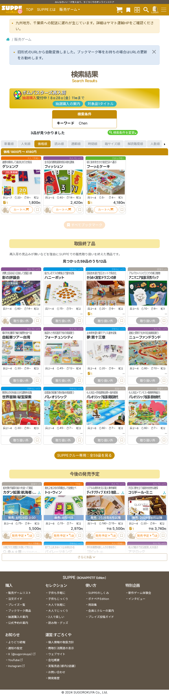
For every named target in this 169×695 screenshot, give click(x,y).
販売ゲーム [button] (68, 9)
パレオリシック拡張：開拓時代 (102, 397)
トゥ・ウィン (53, 492)
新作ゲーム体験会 (139, 593)
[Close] (154, 52)
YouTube (13, 660)
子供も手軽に (56, 593)
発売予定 (18, 535)
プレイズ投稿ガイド (101, 617)
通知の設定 (15, 648)
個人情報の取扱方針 (61, 642)
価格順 (42, 144)
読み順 (59, 144)
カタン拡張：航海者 (17, 492)
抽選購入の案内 (67, 104)
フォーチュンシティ (58, 337)
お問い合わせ (56, 672)
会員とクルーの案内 (101, 610)
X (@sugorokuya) (20, 654)
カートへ (19, 209)
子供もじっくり (58, 598)
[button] (123, 132)
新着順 (9, 144)
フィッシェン (53, 166)
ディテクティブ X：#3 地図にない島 (106, 492)
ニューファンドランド (145, 337)
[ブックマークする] (37, 209)
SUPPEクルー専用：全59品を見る (84, 455)
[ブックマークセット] (128, 10)
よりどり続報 (16, 642)
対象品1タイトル (101, 104)
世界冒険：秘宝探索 (16, 397)
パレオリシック (55, 397)
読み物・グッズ (58, 623)
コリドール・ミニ (140, 492)
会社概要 (54, 660)
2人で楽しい (56, 617)
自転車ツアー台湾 (16, 337)
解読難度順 (135, 144)
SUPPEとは (46, 9)
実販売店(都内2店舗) (62, 666)
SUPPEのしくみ (98, 593)
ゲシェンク (10, 166)
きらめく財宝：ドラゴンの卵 (101, 277)
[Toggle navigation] (163, 9)
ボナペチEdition (98, 598)
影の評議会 (11, 277)
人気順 (25, 144)
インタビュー (136, 598)
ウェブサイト (56, 654)
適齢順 (76, 144)
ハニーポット (54, 277)
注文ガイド (15, 598)
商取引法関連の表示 (61, 648)
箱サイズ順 (112, 144)
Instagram (14, 666)
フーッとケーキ (98, 166)
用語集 (92, 604)
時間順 (92, 144)
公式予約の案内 (18, 623)
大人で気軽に (56, 604)
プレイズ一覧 (16, 604)
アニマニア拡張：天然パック (143, 277)
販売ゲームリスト (19, 593)
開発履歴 (54, 678)
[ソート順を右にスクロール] (164, 143)
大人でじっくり (58, 610)
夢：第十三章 (96, 337)
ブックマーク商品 (19, 610)
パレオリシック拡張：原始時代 (144, 397)
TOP (29, 9)
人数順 (155, 144)
